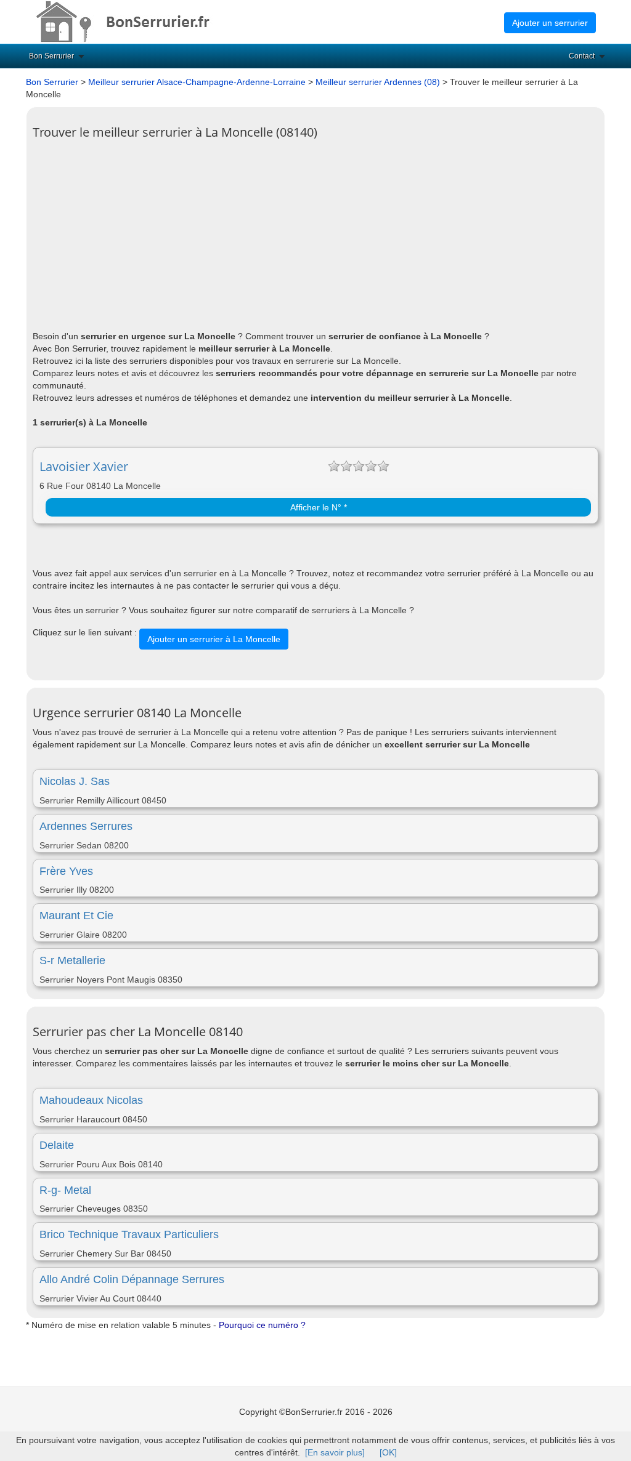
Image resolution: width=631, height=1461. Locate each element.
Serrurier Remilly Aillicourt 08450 (102, 800)
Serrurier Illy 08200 (76, 890)
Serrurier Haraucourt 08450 (93, 1119)
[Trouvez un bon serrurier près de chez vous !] (134, 21)
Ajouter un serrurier (550, 23)
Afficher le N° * (318, 507)
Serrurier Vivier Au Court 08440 (100, 1298)
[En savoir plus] (335, 1452)
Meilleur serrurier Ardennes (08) (378, 82)
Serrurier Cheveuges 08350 (93, 1208)
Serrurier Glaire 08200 (83, 935)
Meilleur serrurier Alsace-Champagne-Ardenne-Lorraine (197, 82)
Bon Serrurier (51, 56)
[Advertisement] (315, 231)
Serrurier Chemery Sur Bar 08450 (105, 1253)
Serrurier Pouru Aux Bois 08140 (101, 1164)
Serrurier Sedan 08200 (84, 845)
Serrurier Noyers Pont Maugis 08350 (110, 979)
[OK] (388, 1452)
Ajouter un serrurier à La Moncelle (213, 639)
